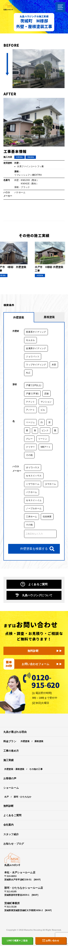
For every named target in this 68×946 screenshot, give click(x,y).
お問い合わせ (52, 940)
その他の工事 (35, 769)
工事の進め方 (11, 750)
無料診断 (33, 650)
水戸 (6, 797)
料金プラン (9, 741)
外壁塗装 (25, 741)
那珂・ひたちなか (23, 797)
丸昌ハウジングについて (37, 595)
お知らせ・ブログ (13, 843)
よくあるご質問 (38, 584)
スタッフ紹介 (11, 834)
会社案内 (8, 824)
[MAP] (37, 879)
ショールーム (11, 787)
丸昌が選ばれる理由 (15, 732)
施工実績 (8, 760)
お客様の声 (9, 778)
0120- (45, 680)
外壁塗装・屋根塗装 (14, 769)
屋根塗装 (38, 741)
